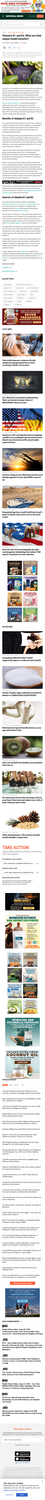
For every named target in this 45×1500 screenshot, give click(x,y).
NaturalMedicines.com (9, 271)
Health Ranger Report (11, 1321)
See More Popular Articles (23, 1283)
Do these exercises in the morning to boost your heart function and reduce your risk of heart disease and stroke (22, 800)
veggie (13, 57)
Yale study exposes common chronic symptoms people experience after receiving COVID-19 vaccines (19, 362)
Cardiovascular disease (16, 32)
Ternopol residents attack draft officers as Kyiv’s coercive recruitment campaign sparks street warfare (21, 1092)
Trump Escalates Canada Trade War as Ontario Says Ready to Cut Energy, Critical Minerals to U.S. (21, 1244)
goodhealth (34, 54)
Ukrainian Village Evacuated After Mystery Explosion (21, 1129)
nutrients (30, 55)
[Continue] (40, 1439)
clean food (31, 52)
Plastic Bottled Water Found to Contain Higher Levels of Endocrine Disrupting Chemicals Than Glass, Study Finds (21, 1260)
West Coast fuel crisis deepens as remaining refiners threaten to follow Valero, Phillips (21, 1221)
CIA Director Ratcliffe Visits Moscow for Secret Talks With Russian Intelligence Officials (21, 1107)
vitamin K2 (32, 57)
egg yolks (18, 223)
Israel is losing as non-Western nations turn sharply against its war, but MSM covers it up (22, 477)
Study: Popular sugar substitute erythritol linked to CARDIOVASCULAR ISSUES (21, 694)
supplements (6, 57)
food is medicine (7, 54)
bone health (9, 52)
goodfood (27, 54)
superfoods (37, 55)
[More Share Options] (19, 48)
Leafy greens (23, 55)
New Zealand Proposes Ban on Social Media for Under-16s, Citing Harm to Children (21, 1100)
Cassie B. (13, 357)
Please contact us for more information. (15, 884)
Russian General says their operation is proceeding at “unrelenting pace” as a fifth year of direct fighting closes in (21, 1152)
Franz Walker (15, 43)
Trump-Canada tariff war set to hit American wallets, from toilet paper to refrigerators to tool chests (21, 1276)
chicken (8, 223)
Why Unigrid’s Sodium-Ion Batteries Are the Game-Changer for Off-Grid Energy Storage (20, 1143)
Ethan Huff (14, 395)
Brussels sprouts (22, 210)
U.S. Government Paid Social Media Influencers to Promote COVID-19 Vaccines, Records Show (20, 1236)
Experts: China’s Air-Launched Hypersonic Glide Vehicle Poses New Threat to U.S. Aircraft (19, 1136)
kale (17, 55)
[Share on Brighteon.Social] (4, 48)
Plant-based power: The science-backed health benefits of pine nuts (21, 836)
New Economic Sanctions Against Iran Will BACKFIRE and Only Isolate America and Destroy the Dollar (22, 1413)
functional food (18, 54)
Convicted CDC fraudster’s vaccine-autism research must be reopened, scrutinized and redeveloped (21, 1191)
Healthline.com (7, 267)
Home (4, 32)
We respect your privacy (22, 1445)
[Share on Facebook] (9, 48)
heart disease (8, 295)
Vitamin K (19, 57)
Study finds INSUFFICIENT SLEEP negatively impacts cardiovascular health (21, 659)
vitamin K (24, 251)
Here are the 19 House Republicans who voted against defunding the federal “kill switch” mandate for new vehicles (21, 552)
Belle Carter (14, 432)
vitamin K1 (25, 57)
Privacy (13, 1469)
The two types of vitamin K (11, 103)
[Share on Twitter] (14, 48)
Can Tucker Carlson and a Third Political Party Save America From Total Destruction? (21, 1373)
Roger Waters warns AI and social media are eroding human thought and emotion (21, 1115)
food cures (38, 52)
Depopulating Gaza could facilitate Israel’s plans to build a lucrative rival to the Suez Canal (22, 514)
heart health (11, 55)
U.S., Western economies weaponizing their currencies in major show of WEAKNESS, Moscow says (20, 400)
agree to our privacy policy (14, 1490)
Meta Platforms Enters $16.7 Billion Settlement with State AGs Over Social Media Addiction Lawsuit (21, 1122)
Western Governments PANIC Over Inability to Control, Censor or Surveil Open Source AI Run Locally (21, 1361)
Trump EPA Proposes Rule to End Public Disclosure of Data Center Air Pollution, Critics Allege (21, 1251)
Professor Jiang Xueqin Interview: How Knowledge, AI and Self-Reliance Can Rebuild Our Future (20, 1399)
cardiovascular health (20, 52)
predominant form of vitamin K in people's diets (20, 204)
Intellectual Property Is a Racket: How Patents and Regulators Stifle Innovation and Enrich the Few (20, 1229)
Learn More (9, 1495)
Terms (18, 1469)
